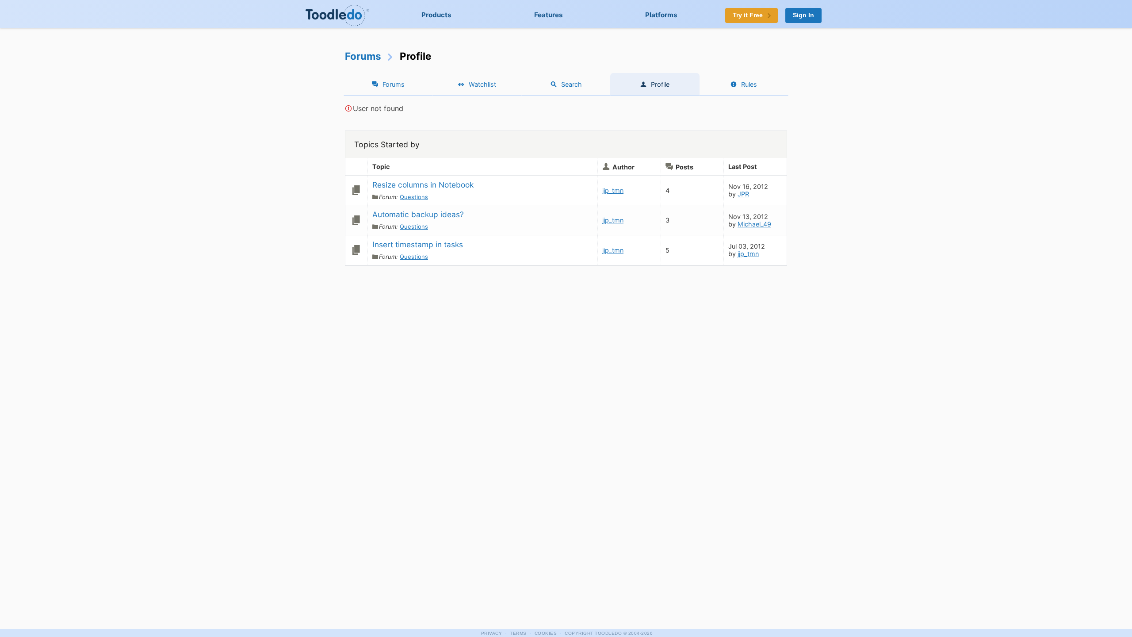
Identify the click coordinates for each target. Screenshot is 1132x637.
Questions (414, 196)
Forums (363, 56)
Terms (518, 633)
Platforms (661, 15)
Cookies (546, 633)
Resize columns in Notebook (423, 184)
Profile (660, 84)
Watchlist (482, 84)
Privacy (491, 633)
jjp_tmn (612, 190)
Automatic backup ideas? (418, 214)
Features (548, 15)
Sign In (803, 15)
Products (436, 15)
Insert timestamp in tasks (417, 244)
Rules (749, 84)
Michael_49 (754, 224)
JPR (743, 194)
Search (571, 84)
